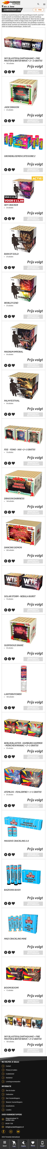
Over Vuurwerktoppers (13, 1098)
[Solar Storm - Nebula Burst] (23, 581)
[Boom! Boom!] (23, 973)
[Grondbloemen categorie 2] (23, 141)
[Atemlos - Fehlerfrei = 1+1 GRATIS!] (23, 777)
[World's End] (23, 288)
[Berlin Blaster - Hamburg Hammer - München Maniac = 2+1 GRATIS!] (23, 728)
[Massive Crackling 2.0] (23, 826)
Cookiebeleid (10, 1074)
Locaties (8, 1110)
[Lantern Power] (23, 679)
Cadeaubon (9, 1094)
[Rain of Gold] (23, 239)
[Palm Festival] (23, 386)
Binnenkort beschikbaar (33, 72)
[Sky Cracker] (23, 190)
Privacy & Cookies (11, 1070)
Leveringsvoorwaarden (13, 1082)
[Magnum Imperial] (23, 337)
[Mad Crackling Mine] (23, 924)
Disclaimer (9, 1078)
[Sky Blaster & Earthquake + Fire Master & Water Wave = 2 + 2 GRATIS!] (23, 43)
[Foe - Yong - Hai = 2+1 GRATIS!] (23, 434)
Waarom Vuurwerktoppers (14, 1102)
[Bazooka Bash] (23, 875)
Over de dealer (10, 1090)
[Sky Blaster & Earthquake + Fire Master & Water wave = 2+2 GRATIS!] (23, 1021)
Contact (8, 1066)
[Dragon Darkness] (23, 483)
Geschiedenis (10, 1106)
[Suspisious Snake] (23, 630)
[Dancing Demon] (23, 532)
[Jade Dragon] (23, 92)
